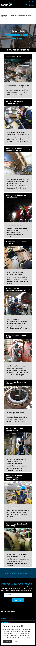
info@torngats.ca (11, 611)
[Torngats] (6, 5)
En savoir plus (25, 637)
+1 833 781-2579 (29, 1)
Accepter (8, 641)
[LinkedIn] (5, 611)
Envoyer (18, 600)
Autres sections (5, 622)
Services (4, 15)
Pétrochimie (5, 17)
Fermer (17, 641)
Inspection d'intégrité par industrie (20, 15)
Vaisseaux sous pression (19, 17)
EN (26, 5)
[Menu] (33, 4)
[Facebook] (2, 611)
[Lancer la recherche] (29, 5)
